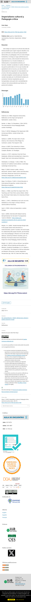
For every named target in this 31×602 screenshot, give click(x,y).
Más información (20, 599)
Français (4, 517)
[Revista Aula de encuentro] (16, 419)
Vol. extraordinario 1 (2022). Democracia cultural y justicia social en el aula (15, 7)
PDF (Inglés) (7, 302)
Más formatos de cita (8, 406)
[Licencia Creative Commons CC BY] (11, 494)
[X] (11, 556)
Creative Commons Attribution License (16, 355)
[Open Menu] (1, 1)
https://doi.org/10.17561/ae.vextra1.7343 (15, 32)
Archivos (8, 5)
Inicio (3, 5)
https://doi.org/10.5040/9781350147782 (12, 187)
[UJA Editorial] (12, 532)
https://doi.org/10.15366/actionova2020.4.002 (14, 177)
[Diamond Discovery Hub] (14, 503)
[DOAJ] (12, 481)
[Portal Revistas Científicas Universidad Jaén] (12, 541)
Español (4, 515)
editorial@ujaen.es (20, 583)
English (4, 512)
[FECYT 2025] (12, 453)
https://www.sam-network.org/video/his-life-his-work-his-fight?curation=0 (14, 220)
